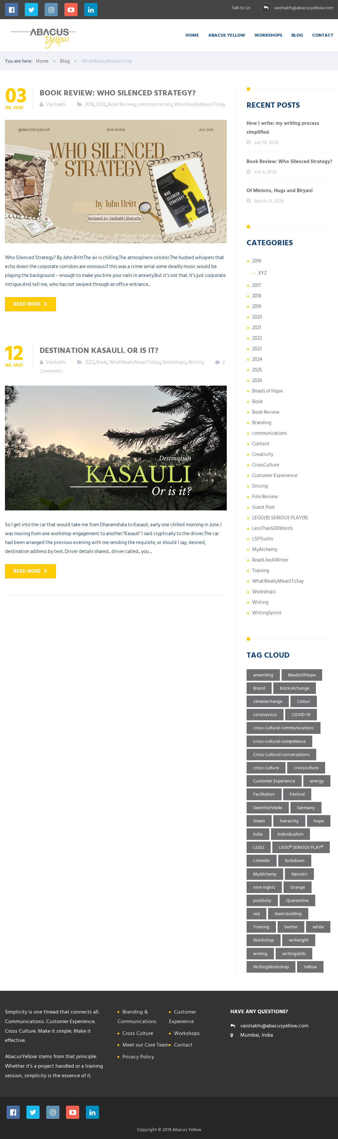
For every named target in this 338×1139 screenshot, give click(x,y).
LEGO (258, 847)
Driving (260, 486)
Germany (306, 807)
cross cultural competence (279, 741)
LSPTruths (262, 539)
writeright (299, 940)
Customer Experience (274, 475)
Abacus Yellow (226, 34)
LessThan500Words (272, 528)
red (256, 913)
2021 (256, 328)
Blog (297, 34)
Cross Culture (137, 1033)
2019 (256, 306)
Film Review (265, 497)
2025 (257, 370)
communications (154, 104)
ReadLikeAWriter (270, 560)
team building (288, 913)
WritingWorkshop (271, 967)
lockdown (295, 860)
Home (192, 34)
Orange (297, 887)
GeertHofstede (267, 807)
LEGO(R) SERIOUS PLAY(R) (280, 518)
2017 (256, 285)
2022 (89, 362)
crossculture (306, 768)
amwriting (263, 675)
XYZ (262, 273)
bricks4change (294, 688)
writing (260, 953)
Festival (297, 794)
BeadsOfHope (302, 675)
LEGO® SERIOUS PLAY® (301, 847)
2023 (257, 349)
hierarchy (289, 821)
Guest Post (263, 507)
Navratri (299, 874)
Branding (261, 423)
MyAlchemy (264, 549)
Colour (303, 701)
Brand (259, 688)
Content (261, 444)
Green (259, 821)
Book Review (121, 104)
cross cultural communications (283, 728)
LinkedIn (261, 860)
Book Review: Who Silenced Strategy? (118, 92)
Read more (27, 304)
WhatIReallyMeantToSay (199, 104)
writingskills (294, 953)
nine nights (264, 887)
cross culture (266, 768)
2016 (89, 104)
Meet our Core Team (145, 1045)
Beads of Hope (267, 391)
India (258, 834)
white (318, 927)
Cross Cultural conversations (281, 754)
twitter (291, 927)
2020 (257, 317)
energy (317, 781)
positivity (262, 900)
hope (319, 821)
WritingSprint (267, 613)
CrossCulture (265, 465)
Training (260, 571)
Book (101, 362)
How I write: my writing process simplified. (283, 127)
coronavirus (265, 714)
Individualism (290, 834)
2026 (101, 104)
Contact (322, 34)
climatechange (267, 701)
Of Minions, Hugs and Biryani (280, 191)
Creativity (262, 454)
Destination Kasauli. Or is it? (99, 350)
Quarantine (297, 900)
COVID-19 (301, 714)
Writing (196, 362)
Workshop (263, 940)
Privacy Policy (138, 1057)
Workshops (268, 34)
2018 (256, 296)
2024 (257, 359)
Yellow (310, 967)
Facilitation (264, 794)
